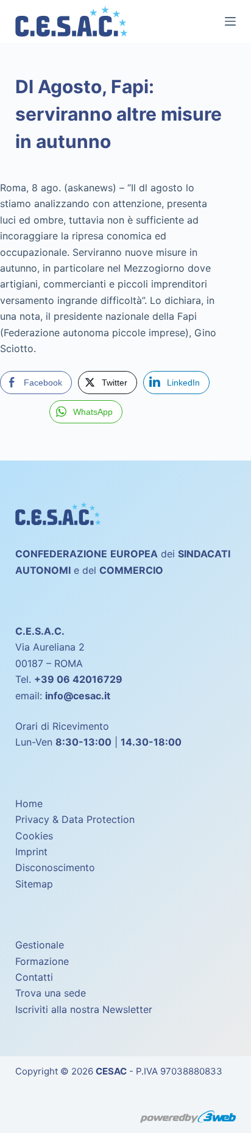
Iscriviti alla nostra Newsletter (83, 1009)
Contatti (34, 977)
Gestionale (39, 945)
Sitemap (34, 884)
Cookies (34, 836)
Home (29, 803)
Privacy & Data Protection (75, 819)
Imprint (31, 851)
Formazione (42, 961)
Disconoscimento (55, 867)
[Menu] (230, 21)
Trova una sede (50, 993)
